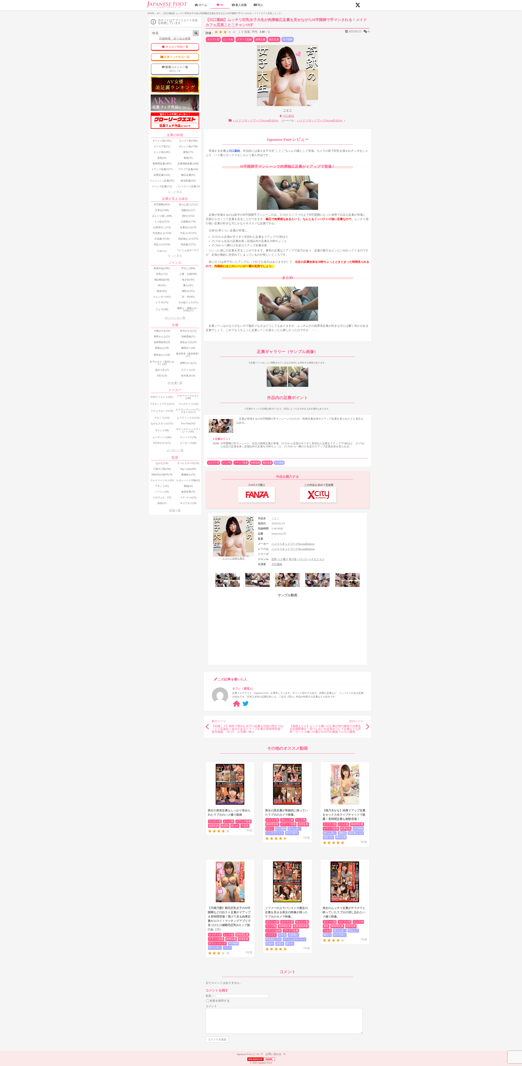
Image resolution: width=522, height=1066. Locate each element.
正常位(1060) (162, 210)
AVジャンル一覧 (175, 317)
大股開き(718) (188, 221)
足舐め (269, 943)
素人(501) (188, 285)
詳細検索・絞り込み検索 (175, 38)
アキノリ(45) (162, 486)
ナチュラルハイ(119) (162, 410)
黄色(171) (188, 152)
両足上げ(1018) (162, 244)
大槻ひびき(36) (162, 330)
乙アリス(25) (188, 370)
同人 (260, 5)
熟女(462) (162, 291)
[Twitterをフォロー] (245, 703)
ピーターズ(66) (188, 443)
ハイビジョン (316, 559)
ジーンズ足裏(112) (162, 186)
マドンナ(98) (162, 430)
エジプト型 (213, 39)
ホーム (203, 5)
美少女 (293, 559)
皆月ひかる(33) (188, 330)
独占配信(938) (161, 279)
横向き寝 (341, 837)
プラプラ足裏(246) (188, 169)
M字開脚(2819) (162, 204)
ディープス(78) (188, 437)
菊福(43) (188, 486)
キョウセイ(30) (188, 503)
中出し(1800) (188, 268)
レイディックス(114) (188, 417)
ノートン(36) (162, 491)
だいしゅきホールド (294, 939)
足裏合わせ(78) (188, 227)
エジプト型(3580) (188, 140)
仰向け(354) (188, 216)
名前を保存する (220, 1000)
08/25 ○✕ (176, 69)
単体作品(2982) (162, 268)
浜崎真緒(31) (188, 336)
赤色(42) (161, 157)
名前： (210, 995)
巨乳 (274, 559)
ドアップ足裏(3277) (162, 169)
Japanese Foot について (250, 1054)
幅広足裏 (274, 39)
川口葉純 (288, 116)
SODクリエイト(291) (161, 397)
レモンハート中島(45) (188, 480)
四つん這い (294, 828)
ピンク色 (228, 39)
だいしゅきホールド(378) (188, 251)
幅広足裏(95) (188, 175)
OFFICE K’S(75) (161, 443)
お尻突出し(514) (162, 227)
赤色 (326, 926)
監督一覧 (175, 510)
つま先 (245, 825)
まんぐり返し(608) (162, 216)
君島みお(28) (162, 348)
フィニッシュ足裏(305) (161, 180)
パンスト (271, 935)
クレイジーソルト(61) (162, 480)
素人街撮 (241, 5)
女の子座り (292, 833)
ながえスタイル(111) (162, 423)
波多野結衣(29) (162, 342)
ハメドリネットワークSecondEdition (255, 120)
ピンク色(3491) (162, 152)
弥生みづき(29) (188, 342)
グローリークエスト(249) (188, 397)
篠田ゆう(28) (188, 348)
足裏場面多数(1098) (188, 163)
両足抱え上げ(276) (188, 238)
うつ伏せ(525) (161, 221)
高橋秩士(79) (188, 474)
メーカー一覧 (175, 450)
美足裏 (225, 825)
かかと (269, 828)
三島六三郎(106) (162, 469)
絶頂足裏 (243, 939)
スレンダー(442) (162, 296)
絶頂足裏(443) (188, 180)
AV (222, 5)
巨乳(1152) (162, 274)
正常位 (282, 935)
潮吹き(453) (188, 291)
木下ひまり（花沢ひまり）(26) (162, 363)
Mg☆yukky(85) (188, 469)
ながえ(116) (162, 463)
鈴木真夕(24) (188, 375)
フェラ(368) (162, 309)
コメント (211, 1006)
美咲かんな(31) (162, 336)
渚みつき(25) (162, 370)
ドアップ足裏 (244, 39)
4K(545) (162, 285)
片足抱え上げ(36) (162, 233)
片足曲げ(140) (161, 238)
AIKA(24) (162, 375)
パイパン (302, 559)
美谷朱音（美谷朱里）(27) (188, 355)
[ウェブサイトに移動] (236, 703)
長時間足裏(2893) (162, 163)
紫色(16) (188, 157)
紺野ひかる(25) (188, 363)
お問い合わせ (273, 1054)
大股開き (293, 935)
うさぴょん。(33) (162, 497)
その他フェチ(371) (188, 302)
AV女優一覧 (174, 382)
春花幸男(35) (188, 491)
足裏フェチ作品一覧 (177, 56)
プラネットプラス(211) (161, 404)
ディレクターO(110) (188, 463)
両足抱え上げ (355, 833)
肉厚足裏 (260, 39)
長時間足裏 (272, 824)
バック (227, 947)
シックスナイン (274, 833)
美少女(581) (188, 279)
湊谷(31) (161, 503)
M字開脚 (287, 39)
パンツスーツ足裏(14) (188, 186)
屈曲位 (342, 833)
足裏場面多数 (300, 926)
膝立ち (289, 943)
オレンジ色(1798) (188, 146)
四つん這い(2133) (188, 204)
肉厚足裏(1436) (162, 175)
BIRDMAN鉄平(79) (162, 474)
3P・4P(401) (188, 296)
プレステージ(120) (188, 404)
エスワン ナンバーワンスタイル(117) (188, 411)
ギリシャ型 (272, 922)
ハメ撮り (283, 559)
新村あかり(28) (162, 354)
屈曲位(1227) (188, 210)
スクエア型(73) (162, 146)
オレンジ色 (287, 820)
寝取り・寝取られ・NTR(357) (188, 309)
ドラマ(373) (162, 302)
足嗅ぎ (279, 943)
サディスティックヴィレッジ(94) (188, 430)
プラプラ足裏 (290, 930)
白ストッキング (217, 943)
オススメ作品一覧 (177, 46)
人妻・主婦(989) (188, 274)
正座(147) (162, 251)
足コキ (235, 825)
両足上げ (328, 837)
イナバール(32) (188, 497)
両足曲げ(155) (188, 244)
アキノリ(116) (161, 417)
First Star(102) (188, 423)
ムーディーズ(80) (162, 437)
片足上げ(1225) (188, 233)
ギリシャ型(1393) (162, 140)
